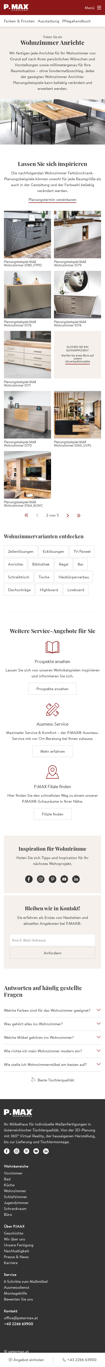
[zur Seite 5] (78, 515)
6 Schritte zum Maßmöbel (26, 1281)
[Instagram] (41, 878)
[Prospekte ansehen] (52, 647)
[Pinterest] (52, 878)
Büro (8, 1214)
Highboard (49, 589)
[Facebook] (29, 878)
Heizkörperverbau (74, 577)
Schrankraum (15, 1208)
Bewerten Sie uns (18, 1299)
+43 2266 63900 (18, 1323)
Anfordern (53, 953)
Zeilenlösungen (20, 551)
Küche (9, 1185)
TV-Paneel (82, 551)
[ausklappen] (98, 1010)
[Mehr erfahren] (52, 710)
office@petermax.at (21, 1317)
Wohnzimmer (15, 1190)
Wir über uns (14, 1239)
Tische (44, 577)
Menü (89, 7)
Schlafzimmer (15, 1196)
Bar (81, 564)
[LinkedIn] (76, 878)
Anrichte (15, 564)
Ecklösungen (53, 551)
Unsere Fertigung (18, 1245)
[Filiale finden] (52, 772)
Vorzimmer (13, 1173)
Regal (63, 564)
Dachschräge (19, 589)
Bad (7, 1179)
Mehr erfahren (52, 751)
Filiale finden (52, 814)
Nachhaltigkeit (16, 1250)
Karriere (11, 1262)
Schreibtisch (18, 577)
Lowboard (75, 589)
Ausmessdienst (16, 1287)
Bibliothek (41, 564)
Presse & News (16, 1256)
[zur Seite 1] (26, 515)
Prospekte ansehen (52, 688)
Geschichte (13, 1233)
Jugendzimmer (16, 1202)
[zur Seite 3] (68, 515)
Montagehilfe (15, 1293)
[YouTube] (64, 878)
